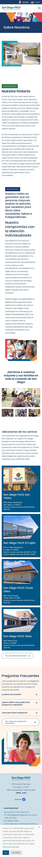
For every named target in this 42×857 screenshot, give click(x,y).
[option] (35, 2)
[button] (39, 8)
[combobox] (23, 2)
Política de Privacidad (11, 847)
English (37, 2)
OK (6, 853)
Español (26, 2)
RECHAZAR (16, 853)
